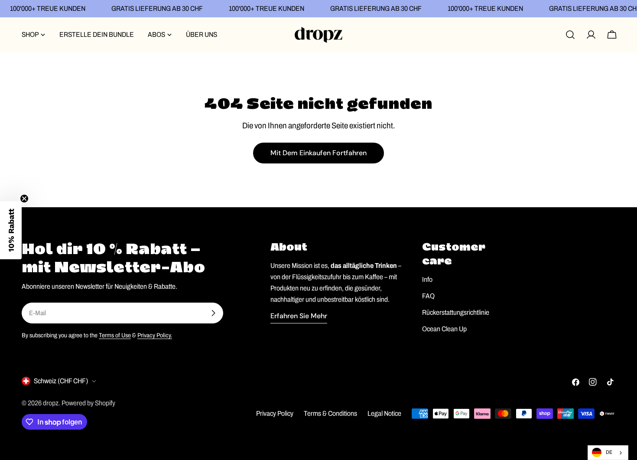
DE (609, 452)
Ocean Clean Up (444, 329)
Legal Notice (384, 413)
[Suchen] (570, 34)
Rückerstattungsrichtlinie (455, 312)
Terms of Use (115, 335)
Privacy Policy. (154, 335)
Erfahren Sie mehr (298, 315)
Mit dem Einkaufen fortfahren (318, 152)
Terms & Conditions (330, 413)
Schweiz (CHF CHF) (61, 381)
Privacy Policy (274, 413)
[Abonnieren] (213, 313)
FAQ (428, 296)
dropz (50, 403)
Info (427, 279)
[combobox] (608, 452)
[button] (11, 230)
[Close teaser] (24, 198)
